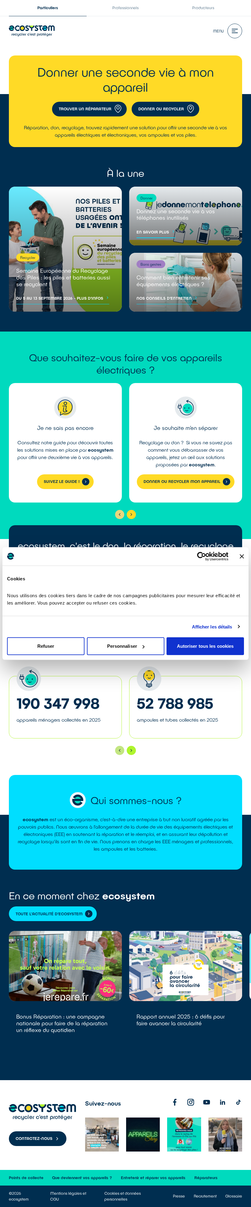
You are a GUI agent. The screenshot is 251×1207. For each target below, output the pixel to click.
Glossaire (233, 1196)
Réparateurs (206, 1177)
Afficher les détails (212, 626)
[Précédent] (119, 514)
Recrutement (205, 1196)
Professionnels (125, 7)
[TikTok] (238, 1102)
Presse (179, 1196)
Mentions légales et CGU (68, 1196)
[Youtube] (206, 1102)
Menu (218, 31)
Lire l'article (65, 995)
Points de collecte (26, 1177)
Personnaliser (122, 646)
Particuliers (47, 7)
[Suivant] (131, 514)
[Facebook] (175, 1102)
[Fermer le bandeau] (242, 556)
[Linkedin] (222, 1102)
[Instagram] (191, 1102)
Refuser (45, 646)
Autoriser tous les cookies (205, 646)
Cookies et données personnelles (122, 1196)
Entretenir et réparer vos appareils (153, 1177)
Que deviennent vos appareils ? (82, 1177)
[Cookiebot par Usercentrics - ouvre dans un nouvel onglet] (201, 556)
